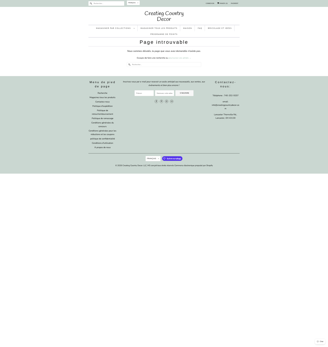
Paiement (234, 3)
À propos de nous (102, 147)
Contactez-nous (102, 101)
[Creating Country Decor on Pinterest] (161, 101)
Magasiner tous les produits (159, 28)
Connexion (210, 3)
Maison (187, 28)
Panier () (223, 3)
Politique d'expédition (102, 106)
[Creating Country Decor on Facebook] (156, 101)
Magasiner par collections (114, 28)
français (132, 3)
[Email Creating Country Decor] (171, 101)
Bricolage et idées (220, 28)
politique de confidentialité (102, 138)
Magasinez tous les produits (102, 97)
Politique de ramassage (102, 118)
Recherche (102, 93)
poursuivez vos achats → (179, 58)
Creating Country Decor (132, 165)
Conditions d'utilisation (102, 143)
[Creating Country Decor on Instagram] (166, 101)
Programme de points (164, 34)
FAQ (200, 28)
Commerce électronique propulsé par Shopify (193, 165)
